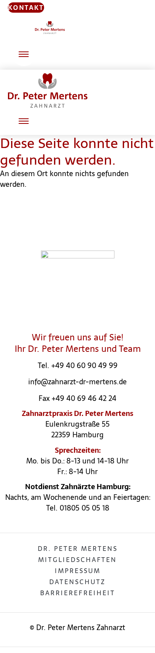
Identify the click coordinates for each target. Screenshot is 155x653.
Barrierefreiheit (77, 593)
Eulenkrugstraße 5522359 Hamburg (77, 429)
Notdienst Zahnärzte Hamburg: (77, 486)
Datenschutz (77, 582)
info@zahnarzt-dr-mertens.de (77, 381)
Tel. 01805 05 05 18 (77, 508)
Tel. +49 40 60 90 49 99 (78, 365)
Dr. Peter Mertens (78, 548)
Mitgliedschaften (77, 559)
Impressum (78, 571)
